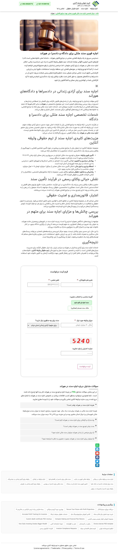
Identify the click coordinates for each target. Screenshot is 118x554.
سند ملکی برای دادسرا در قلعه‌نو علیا (60, 479)
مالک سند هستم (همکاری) (80, 308)
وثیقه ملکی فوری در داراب (82, 479)
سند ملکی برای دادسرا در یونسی (53, 484)
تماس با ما (60, 8)
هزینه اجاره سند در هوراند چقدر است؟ (80, 405)
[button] (97, 86)
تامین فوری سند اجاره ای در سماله (76, 484)
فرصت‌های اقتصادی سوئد (88, 529)
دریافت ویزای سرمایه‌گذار (105, 509)
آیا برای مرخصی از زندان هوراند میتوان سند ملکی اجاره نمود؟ (73, 432)
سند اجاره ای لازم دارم (81, 303)
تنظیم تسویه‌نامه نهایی (106, 529)
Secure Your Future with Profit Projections (80, 509)
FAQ (73, 392)
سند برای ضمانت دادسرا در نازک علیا (102, 484)
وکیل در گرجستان (84, 524)
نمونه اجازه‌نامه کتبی (56, 524)
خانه (97, 13)
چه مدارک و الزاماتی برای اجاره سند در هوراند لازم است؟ (74, 420)
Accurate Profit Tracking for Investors (34, 514)
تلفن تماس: (54, 280)
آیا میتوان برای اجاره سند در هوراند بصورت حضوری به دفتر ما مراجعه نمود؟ (68, 439)
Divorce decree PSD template (103, 524)
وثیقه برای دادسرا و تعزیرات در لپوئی (102, 489)
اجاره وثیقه (94, 8)
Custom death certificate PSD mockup (39, 519)
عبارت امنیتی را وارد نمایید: (82, 349)
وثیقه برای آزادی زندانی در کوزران (30, 484)
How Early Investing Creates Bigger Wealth (33, 524)
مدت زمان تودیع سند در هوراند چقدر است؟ (78, 426)
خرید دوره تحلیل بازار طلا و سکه (103, 514)
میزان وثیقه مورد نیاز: (83, 320)
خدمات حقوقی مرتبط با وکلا (59, 514)
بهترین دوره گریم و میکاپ (55, 509)
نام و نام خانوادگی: (84, 280)
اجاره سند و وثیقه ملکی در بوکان (103, 479)
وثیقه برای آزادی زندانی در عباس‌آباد (18, 479)
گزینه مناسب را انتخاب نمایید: (81, 297)
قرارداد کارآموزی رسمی (46, 529)
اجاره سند (84, 8)
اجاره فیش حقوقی (72, 8)
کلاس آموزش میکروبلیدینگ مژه (80, 514)
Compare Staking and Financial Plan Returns (69, 519)
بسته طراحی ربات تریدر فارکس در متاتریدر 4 (29, 509)
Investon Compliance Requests (66, 529)
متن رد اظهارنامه (71, 524)
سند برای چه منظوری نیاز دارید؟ (47, 320)
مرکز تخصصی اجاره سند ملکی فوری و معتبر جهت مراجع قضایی (75, 13)
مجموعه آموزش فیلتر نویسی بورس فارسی (100, 519)
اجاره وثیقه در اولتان (39, 479)
